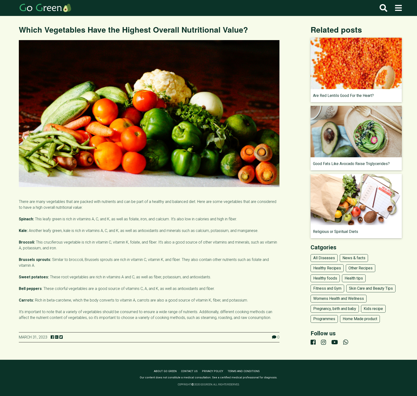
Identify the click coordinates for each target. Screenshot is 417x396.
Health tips (354, 278)
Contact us (189, 371)
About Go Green (165, 371)
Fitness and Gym (327, 288)
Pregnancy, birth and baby (334, 308)
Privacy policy (212, 371)
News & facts (353, 258)
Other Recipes (360, 268)
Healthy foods (325, 278)
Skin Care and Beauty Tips (371, 288)
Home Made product (360, 319)
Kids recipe (373, 308)
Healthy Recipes (327, 268)
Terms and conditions (244, 371)
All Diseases (324, 258)
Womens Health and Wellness (338, 298)
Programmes (324, 319)
